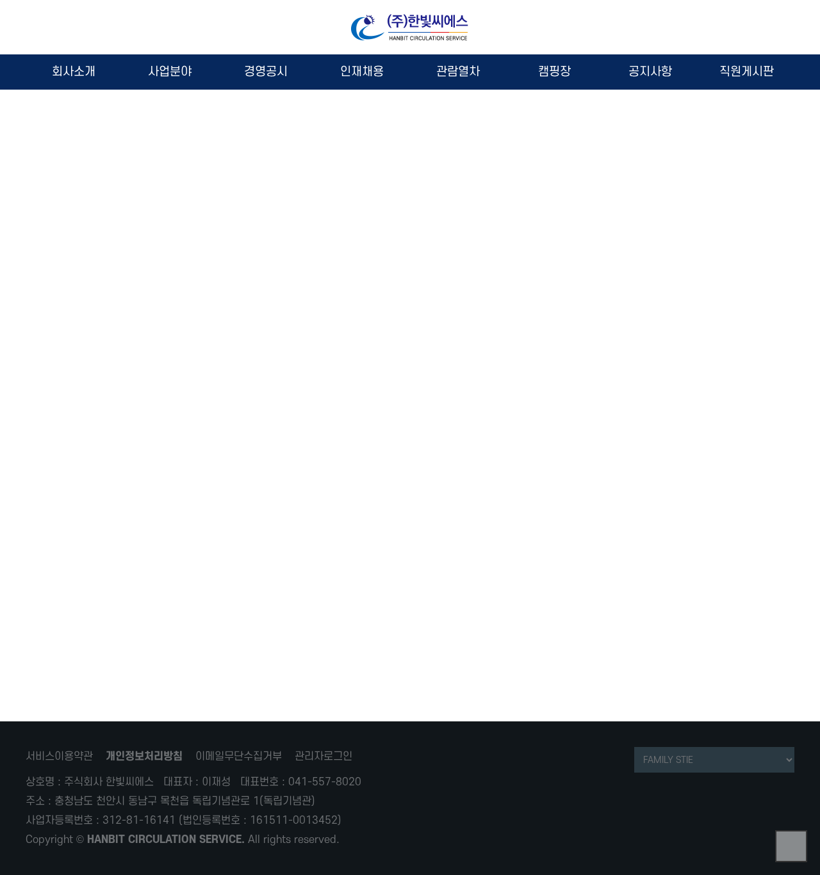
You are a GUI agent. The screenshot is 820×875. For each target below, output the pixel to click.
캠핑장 (554, 72)
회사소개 (73, 72)
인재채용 (362, 72)
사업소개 (410, 269)
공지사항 (650, 72)
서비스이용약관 (59, 756)
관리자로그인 (323, 756)
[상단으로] (791, 846)
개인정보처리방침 (144, 756)
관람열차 (458, 72)
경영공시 (266, 72)
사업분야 (170, 72)
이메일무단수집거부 (238, 756)
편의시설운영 (410, 259)
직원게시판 (746, 72)
